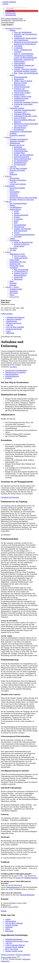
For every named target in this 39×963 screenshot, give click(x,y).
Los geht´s (13, 367)
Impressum (26, 959)
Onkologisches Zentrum (22, 92)
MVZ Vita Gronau (11, 949)
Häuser (12, 190)
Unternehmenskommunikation (24, 234)
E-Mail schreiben (7, 314)
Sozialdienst (18, 147)
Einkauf (16, 213)
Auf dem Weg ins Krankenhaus (16, 370)
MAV (16, 223)
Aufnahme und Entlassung (19, 139)
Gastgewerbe (18, 277)
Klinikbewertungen (30, 878)
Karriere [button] (8, 252)
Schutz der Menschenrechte (23, 242)
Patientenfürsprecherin (21, 157)
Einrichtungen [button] (10, 186)
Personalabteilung (20, 225)
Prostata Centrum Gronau (22, 96)
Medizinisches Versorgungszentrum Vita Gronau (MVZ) (26, 125)
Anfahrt (8, 919)
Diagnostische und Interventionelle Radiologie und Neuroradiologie (26, 43)
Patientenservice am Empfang (15, 372)
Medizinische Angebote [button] (13, 28)
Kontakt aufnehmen (8, 2)
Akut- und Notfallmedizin (23, 32)
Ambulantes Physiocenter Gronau (25, 116)
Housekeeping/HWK (21, 215)
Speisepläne (14, 291)
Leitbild (12, 238)
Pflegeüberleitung (20, 127)
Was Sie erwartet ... (20, 256)
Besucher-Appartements (18, 180)
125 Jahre (13, 250)
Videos (12, 295)
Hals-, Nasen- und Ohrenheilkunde (26, 73)
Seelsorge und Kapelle (17, 170)
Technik (16, 233)
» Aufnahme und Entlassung (15, 317)
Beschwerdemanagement (22, 159)
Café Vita (13, 166)
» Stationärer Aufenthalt (13, 319)
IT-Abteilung (18, 219)
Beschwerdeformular (27, 895)
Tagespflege (14, 194)
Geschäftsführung (16, 207)
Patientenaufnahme (11, 374)
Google (18, 878)
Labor (12, 172)
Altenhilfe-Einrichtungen (13, 939)
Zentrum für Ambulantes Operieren (26, 102)
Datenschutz (5, 961)
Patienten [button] (8, 137)
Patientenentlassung (12, 376)
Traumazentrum (19, 100)
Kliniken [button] (12, 30)
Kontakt (3, 911)
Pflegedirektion (19, 227)
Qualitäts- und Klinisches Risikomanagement (22, 230)
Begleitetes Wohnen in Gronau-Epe (22, 199)
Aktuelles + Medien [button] (12, 287)
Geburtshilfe (18, 46)
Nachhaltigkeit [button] (15, 240)
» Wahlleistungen (11, 321)
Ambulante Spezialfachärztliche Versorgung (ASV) (25, 111)
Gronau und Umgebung (18, 184)
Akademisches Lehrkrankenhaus (21, 131)
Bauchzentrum (19, 79)
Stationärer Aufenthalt (17, 141)
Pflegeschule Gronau (17, 266)
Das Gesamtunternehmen (18, 203)
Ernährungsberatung (21, 151)
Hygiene (17, 217)
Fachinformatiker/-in (21, 271)
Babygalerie (14, 293)
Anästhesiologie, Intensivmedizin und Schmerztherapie (25, 39)
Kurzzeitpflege (15, 192)
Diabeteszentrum (19, 85)
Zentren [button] (12, 75)
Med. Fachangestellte (21, 269)
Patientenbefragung (13, 887)
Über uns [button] (8, 201)
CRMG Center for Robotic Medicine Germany (23, 82)
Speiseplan (9, 927)
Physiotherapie (19, 129)
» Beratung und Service (13, 323)
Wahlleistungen (15, 143)
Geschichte (13, 248)
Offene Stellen (14, 260)
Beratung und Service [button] (17, 145)
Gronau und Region (21, 258)
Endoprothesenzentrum (22, 87)
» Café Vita (9, 325)
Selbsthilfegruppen (20, 162)
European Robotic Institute (14, 947)
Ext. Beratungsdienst (21, 161)
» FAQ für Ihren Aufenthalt (14, 327)
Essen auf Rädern (20, 118)
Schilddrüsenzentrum (21, 98)
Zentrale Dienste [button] (15, 209)
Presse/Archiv (14, 297)
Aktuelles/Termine (16, 289)
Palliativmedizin (19, 94)
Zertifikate (13, 133)
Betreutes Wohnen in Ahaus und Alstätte (23, 197)
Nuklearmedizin (19, 63)
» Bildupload (9, 333)
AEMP (16, 211)
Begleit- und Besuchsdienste (23, 155)
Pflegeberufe (18, 279)
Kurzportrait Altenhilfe (17, 188)
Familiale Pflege (19, 153)
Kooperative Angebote (17, 135)
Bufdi (11, 281)
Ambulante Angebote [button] (17, 108)
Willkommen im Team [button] (17, 254)
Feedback (8, 378)
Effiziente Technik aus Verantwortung (21, 245)
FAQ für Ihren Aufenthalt (18, 168)
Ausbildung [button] (14, 268)
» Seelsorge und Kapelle (13, 329)
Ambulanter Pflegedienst (22, 114)
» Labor (8, 331)
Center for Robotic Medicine (15, 945)
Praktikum (13, 283)
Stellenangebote (10, 15)
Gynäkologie (18, 48)
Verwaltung (18, 236)
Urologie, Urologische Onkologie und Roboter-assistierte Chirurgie (25, 70)
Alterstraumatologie (20, 77)
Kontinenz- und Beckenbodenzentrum (21, 90)
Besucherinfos (14, 178)
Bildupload (13, 174)
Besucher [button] (8, 176)
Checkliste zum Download (10, 497)
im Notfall (10, 11)
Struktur (12, 205)
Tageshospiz (14, 196)
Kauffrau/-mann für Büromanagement (20, 274)
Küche (16, 221)
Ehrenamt (13, 285)
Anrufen (4, 4)
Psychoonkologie (20, 164)
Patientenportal (10, 13)
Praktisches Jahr (15, 264)
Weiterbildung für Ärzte (18, 262)
